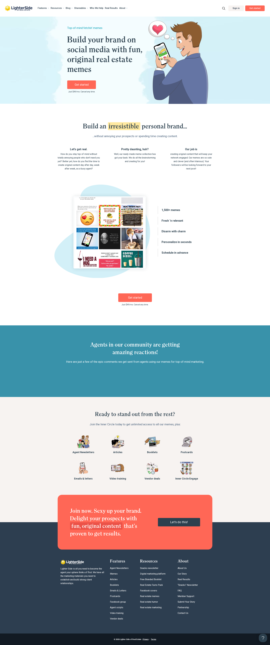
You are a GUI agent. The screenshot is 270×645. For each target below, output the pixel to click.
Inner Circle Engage (186, 478)
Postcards (187, 452)
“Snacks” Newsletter (188, 585)
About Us (182, 568)
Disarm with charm (174, 231)
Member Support (186, 596)
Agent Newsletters (83, 452)
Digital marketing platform (153, 573)
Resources (56, 8)
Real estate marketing (151, 607)
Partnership (183, 607)
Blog (68, 8)
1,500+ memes (171, 210)
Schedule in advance (175, 252)
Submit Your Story (186, 602)
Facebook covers (148, 590)
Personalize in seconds (177, 242)
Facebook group (118, 602)
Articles (117, 452)
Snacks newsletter (149, 568)
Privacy (145, 639)
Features (42, 8)
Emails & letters (83, 478)
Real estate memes (149, 596)
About (122, 8)
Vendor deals (152, 478)
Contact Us (183, 613)
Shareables (80, 8)
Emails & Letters (118, 590)
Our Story (182, 573)
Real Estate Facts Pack (151, 585)
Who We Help (96, 8)
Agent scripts (116, 607)
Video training (118, 478)
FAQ (180, 590)
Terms (153, 639)
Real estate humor (149, 602)
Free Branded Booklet (150, 579)
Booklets (152, 452)
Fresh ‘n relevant (172, 220)
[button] (236, 8)
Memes (114, 573)
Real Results (111, 8)
